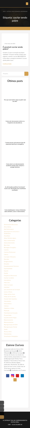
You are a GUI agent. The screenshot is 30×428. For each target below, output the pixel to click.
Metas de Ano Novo (9, 294)
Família (6, 273)
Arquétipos (7, 236)
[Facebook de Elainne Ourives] (2, 402)
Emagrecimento (8, 261)
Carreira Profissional (9, 252)
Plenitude (6, 310)
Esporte (6, 271)
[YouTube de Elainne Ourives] (2, 410)
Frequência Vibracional (10, 275)
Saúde (5, 329)
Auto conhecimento (9, 240)
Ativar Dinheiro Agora (10, 238)
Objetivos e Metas (9, 308)
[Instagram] (12, 375)
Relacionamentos (8, 322)
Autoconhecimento (9, 243)
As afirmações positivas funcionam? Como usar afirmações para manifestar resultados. (15, 188)
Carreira (6, 250)
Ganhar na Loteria (9, 278)
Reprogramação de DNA (10, 324)
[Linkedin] (22, 375)
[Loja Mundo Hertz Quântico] (2, 417)
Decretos (6, 259)
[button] (27, 3)
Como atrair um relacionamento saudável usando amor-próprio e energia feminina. (15, 165)
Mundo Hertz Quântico (10, 299)
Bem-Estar (7, 245)
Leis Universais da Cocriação (12, 289)
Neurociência (7, 303)
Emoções (6, 264)
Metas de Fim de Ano (10, 296)
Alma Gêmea (7, 227)
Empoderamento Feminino (11, 266)
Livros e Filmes (8, 292)
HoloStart (6, 287)
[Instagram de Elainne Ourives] (2, 406)
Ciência (6, 254)
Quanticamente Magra (10, 317)
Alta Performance (9, 229)
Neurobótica (7, 301)
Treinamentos (7, 334)
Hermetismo (7, 280)
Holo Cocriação (8, 285)
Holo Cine (7, 282)
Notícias (6, 306)
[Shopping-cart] (15, 379)
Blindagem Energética (10, 247)
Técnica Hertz (8, 331)
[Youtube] (17, 375)
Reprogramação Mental (10, 327)
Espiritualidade (8, 268)
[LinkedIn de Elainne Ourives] (2, 413)
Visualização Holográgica (11, 336)
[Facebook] (7, 375)
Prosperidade (7, 315)
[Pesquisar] (26, 74)
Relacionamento (8, 320)
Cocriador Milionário (10, 257)
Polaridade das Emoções (11, 313)
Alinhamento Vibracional (11, 224)
